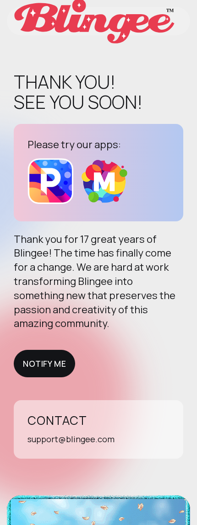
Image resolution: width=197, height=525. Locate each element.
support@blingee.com (71, 439)
